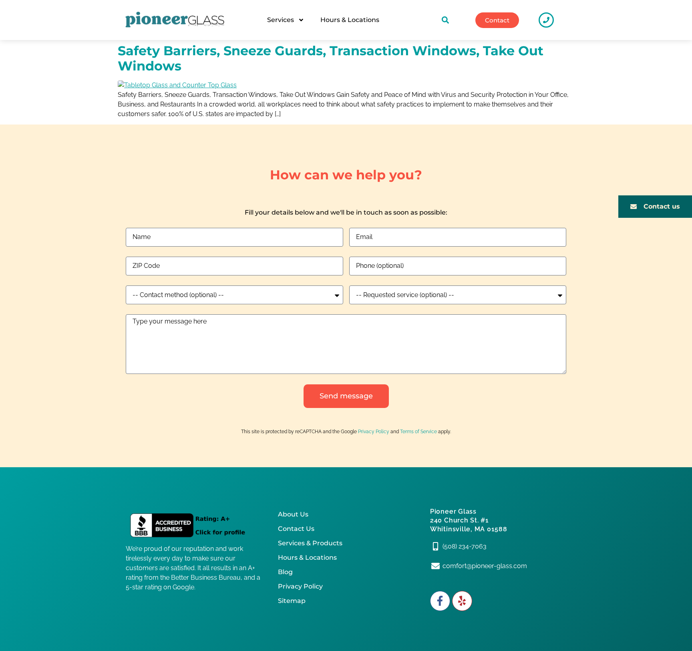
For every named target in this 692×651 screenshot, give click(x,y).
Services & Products (310, 543)
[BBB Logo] (194, 525)
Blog (285, 572)
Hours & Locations (349, 20)
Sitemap (292, 601)
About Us (293, 514)
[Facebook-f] (440, 601)
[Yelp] (462, 601)
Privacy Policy (373, 431)
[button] (445, 20)
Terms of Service (418, 431)
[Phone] (546, 20)
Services (280, 20)
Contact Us (296, 528)
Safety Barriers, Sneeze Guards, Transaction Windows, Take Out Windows (330, 58)
